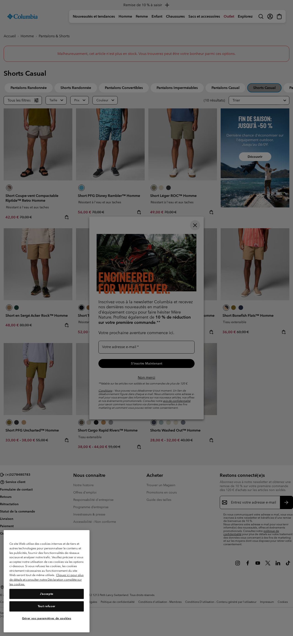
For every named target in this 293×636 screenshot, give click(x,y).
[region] (47, 581)
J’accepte (46, 594)
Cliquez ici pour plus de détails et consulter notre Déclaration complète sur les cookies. (46, 579)
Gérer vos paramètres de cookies (46, 618)
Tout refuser (46, 606)
